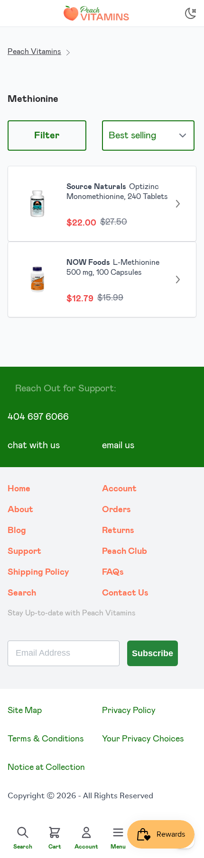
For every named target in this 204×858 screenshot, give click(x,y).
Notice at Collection (46, 767)
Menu (118, 846)
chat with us (34, 445)
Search (22, 593)
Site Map (25, 710)
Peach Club (124, 551)
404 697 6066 (38, 417)
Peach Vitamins (34, 51)
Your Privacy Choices (143, 739)
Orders (116, 510)
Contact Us (125, 593)
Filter (46, 135)
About (20, 510)
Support (24, 551)
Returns (118, 530)
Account (119, 489)
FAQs (113, 572)
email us (118, 445)
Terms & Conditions (46, 739)
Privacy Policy (129, 710)
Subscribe (152, 653)
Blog (17, 530)
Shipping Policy (38, 572)
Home (19, 489)
